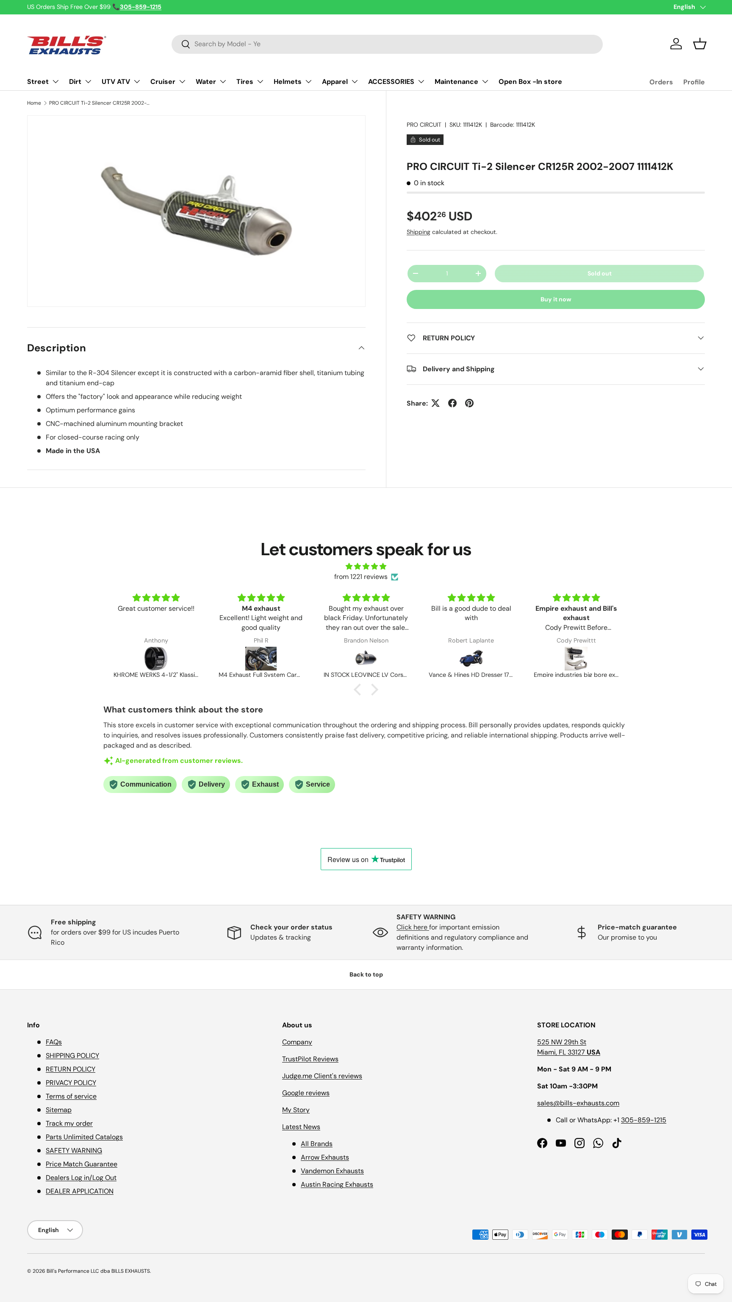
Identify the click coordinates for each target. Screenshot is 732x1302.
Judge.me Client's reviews (322, 1075)
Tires (244, 81)
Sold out (600, 273)
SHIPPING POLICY (72, 1055)
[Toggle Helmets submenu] (308, 81)
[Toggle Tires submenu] (260, 81)
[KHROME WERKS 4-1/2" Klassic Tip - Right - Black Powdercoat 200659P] (156, 658)
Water (206, 81)
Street (38, 81)
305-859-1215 (643, 1120)
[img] (366, 566)
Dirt (75, 81)
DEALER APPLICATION (80, 1191)
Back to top (366, 974)
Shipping (418, 231)
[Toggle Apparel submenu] (354, 81)
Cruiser (162, 81)
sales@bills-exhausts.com (578, 1103)
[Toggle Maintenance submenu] (485, 81)
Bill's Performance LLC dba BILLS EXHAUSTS (98, 1271)
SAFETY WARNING (74, 1150)
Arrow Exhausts (325, 1157)
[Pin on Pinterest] (469, 403)
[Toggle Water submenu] (223, 81)
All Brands (317, 1143)
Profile (694, 82)
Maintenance (456, 81)
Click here (412, 927)
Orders (661, 82)
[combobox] (387, 43)
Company (297, 1042)
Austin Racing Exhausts (337, 1184)
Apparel (335, 81)
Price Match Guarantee (81, 1164)
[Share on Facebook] (452, 403)
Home (34, 103)
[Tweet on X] (435, 403)
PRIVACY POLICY (71, 1082)
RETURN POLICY (70, 1069)
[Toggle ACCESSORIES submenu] (421, 81)
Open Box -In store (530, 81)
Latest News (301, 1126)
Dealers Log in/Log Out (81, 1177)
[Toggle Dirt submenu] (88, 81)
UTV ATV (116, 81)
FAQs (54, 1042)
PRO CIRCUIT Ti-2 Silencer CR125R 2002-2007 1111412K (100, 103)
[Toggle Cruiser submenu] (182, 81)
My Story (296, 1109)
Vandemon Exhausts (332, 1170)
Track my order (69, 1123)
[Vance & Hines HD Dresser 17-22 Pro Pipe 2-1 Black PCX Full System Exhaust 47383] (471, 658)
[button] (699, 43)
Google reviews (306, 1092)
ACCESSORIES (391, 81)
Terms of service (71, 1096)
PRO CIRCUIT (424, 124)
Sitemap (59, 1109)
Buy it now (556, 299)
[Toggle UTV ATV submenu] (137, 81)
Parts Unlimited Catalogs (84, 1136)
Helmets (288, 81)
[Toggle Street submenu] (55, 81)
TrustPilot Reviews (310, 1058)
